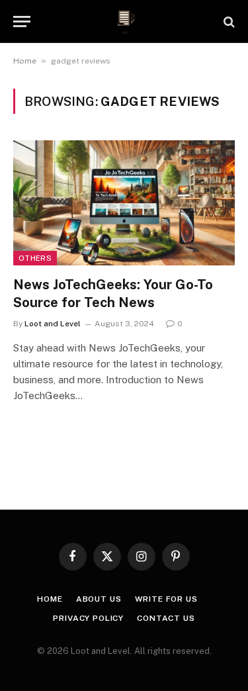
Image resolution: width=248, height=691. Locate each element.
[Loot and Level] (124, 21)
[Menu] (21, 21)
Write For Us (166, 599)
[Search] (228, 21)
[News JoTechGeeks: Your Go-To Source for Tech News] (124, 202)
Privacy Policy (88, 618)
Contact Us (165, 618)
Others (35, 258)
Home (24, 61)
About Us (99, 599)
